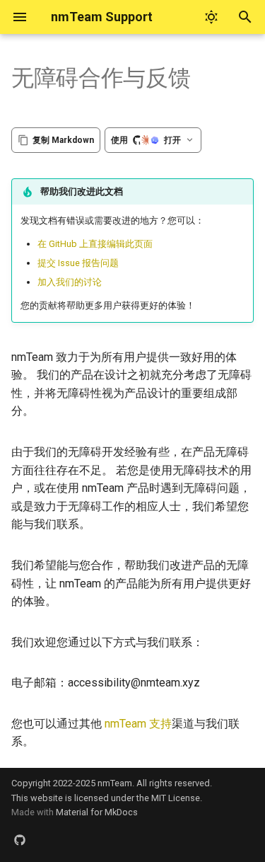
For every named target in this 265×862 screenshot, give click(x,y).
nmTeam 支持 (138, 723)
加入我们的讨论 (69, 282)
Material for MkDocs (97, 812)
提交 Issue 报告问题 (78, 263)
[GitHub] (19, 839)
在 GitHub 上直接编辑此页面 (95, 244)
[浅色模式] (211, 17)
